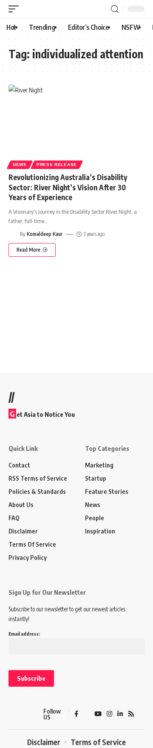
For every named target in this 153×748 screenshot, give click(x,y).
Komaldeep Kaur (44, 234)
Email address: (24, 633)
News (20, 164)
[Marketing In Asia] (23, 714)
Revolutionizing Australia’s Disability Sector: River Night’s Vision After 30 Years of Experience (67, 187)
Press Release (57, 164)
